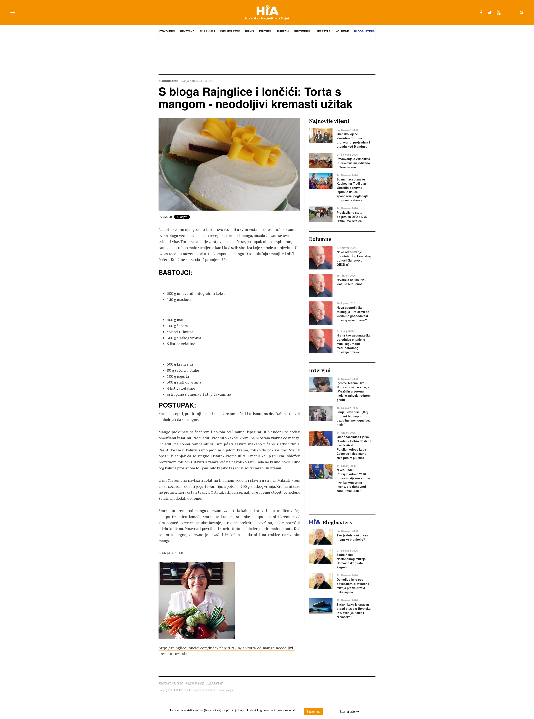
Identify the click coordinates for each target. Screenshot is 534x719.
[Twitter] (489, 12)
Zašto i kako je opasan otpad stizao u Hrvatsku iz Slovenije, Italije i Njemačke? (354, 610)
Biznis (249, 31)
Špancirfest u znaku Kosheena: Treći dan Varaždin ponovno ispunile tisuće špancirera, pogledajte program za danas (353, 189)
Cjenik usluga (215, 683)
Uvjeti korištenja (195, 683)
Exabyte (229, 690)
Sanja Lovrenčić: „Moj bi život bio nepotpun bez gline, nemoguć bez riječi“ (353, 418)
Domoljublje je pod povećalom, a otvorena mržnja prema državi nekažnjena (353, 585)
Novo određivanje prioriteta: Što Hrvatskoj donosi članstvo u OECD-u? (354, 258)
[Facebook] (481, 12)
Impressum (165, 683)
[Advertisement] (267, 55)
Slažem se (313, 711)
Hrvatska (187, 31)
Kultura (265, 31)
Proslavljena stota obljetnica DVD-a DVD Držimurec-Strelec (352, 216)
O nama (178, 683)
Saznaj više (347, 711)
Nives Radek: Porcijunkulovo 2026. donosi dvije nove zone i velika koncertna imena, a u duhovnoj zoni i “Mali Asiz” (353, 480)
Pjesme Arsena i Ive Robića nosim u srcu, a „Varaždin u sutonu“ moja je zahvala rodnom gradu (353, 391)
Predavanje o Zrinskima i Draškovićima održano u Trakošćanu (353, 163)
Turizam (283, 31)
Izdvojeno (167, 31)
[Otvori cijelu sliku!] (229, 164)
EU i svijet (207, 31)
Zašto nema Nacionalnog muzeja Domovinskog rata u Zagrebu (351, 561)
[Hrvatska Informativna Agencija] (267, 12)
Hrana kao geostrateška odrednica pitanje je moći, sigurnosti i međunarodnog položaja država (353, 343)
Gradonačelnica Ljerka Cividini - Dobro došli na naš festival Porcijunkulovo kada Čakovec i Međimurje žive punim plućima (354, 447)
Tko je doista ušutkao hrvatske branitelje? (352, 537)
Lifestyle (323, 31)
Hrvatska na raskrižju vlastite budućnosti (351, 282)
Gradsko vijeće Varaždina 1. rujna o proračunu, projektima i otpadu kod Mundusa (353, 140)
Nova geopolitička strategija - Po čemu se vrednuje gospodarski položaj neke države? (353, 313)
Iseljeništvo (230, 31)
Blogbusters (364, 31)
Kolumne (342, 31)
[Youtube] (499, 12)
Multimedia (302, 31)
